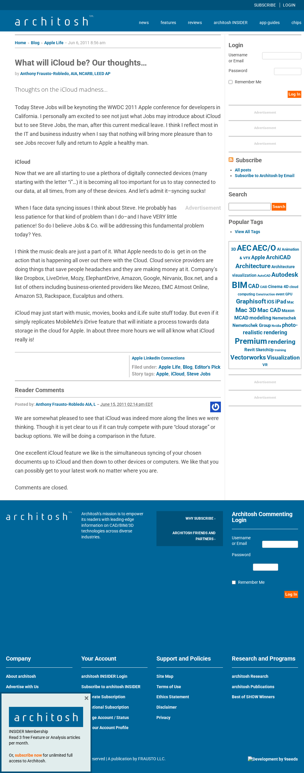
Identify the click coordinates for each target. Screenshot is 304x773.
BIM (239, 285)
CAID (263, 287)
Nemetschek (284, 318)
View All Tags (247, 231)
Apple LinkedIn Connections (158, 358)
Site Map (164, 676)
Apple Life (54, 42)
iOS (270, 302)
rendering (281, 341)
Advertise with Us (22, 686)
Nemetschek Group (251, 325)
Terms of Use (168, 686)
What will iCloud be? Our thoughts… (81, 63)
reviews (195, 22)
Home (20, 42)
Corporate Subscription (103, 696)
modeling (260, 318)
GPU (288, 294)
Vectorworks (248, 357)
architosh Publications (253, 686)
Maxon (288, 310)
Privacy (163, 717)
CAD (253, 286)
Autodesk (284, 274)
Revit (249, 349)
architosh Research (250, 676)
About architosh (21, 676)
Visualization (283, 357)
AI (279, 249)
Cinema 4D (278, 286)
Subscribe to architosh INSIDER (110, 686)
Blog (35, 42)
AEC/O (264, 248)
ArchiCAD (278, 257)
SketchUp (265, 349)
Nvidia (276, 326)
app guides (269, 22)
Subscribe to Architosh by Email (264, 175)
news (144, 22)
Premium (251, 341)
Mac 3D (245, 310)
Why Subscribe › (201, 518)
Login (289, 5)
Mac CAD (269, 310)
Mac (290, 302)
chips (296, 22)
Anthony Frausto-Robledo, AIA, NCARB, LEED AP (65, 73)
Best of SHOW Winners (253, 696)
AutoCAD (263, 276)
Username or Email (238, 58)
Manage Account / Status (105, 717)
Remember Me (248, 81)
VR (264, 364)
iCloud (177, 374)
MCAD (241, 318)
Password (238, 70)
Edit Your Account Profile (105, 727)
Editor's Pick (208, 367)
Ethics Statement (172, 696)
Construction (265, 294)
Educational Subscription (105, 707)
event (280, 294)
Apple (162, 374)
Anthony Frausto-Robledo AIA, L (66, 404)
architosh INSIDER (231, 22)
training (280, 350)
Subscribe (265, 5)
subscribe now (28, 755)
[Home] (54, 24)
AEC (244, 248)
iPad (280, 301)
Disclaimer (166, 707)
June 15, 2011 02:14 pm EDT (126, 404)
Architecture (252, 266)
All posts (243, 170)
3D (233, 249)
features (168, 22)
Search (279, 206)
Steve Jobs (198, 374)
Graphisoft (251, 301)
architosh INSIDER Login (104, 676)
